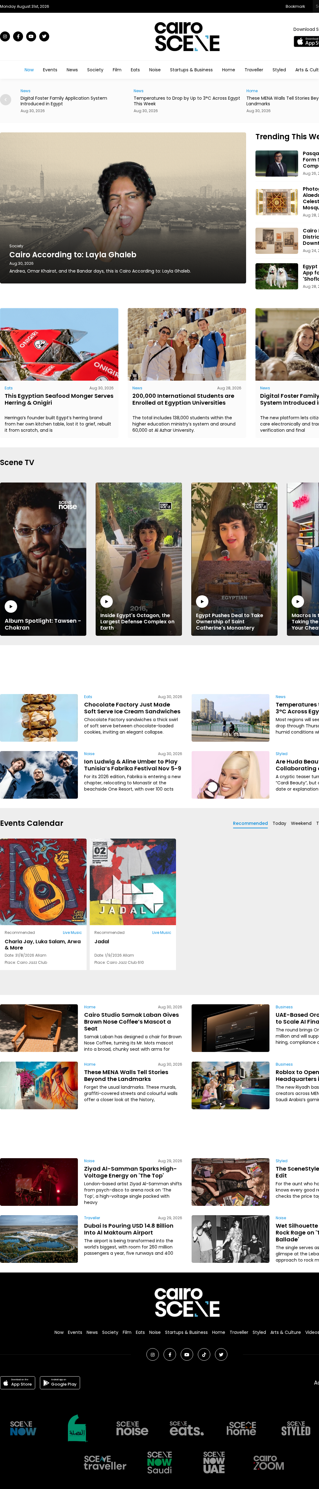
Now (29, 70)
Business (284, 1007)
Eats (135, 70)
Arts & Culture (285, 1332)
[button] (5, 99)
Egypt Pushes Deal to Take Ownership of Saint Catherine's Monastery (229, 621)
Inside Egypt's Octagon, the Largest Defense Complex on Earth (137, 621)
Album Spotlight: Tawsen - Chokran (43, 624)
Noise (155, 70)
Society (95, 70)
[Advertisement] (187, 668)
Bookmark (295, 6)
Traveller (254, 70)
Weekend (301, 823)
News (72, 70)
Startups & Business (191, 70)
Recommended (250, 823)
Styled (279, 70)
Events (50, 70)
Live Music (72, 932)
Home (228, 70)
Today (279, 823)
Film (117, 70)
